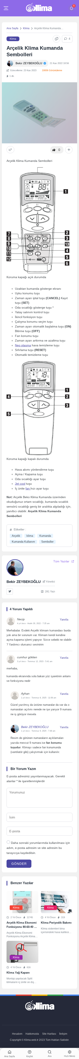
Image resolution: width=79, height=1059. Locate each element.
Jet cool (20, 483)
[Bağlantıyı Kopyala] (56, 39)
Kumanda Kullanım (23, 541)
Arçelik (16, 535)
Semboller (47, 541)
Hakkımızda (32, 1033)
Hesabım (17, 1033)
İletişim (63, 1033)
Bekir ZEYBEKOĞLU (34, 727)
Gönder (19, 863)
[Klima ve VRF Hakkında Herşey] (39, 8)
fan (28, 488)
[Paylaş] (10, 149)
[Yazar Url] (10, 63)
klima (30, 535)
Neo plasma (23, 345)
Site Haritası (49, 1033)
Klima (26, 28)
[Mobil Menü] (6, 8)
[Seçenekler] (68, 150)
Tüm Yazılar (61, 561)
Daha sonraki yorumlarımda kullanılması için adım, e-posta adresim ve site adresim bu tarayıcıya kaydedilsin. (38, 848)
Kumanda (45, 535)
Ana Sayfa (12, 28)
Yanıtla (64, 619)
